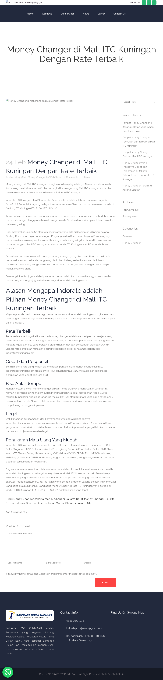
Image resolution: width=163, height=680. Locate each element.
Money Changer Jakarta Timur (36, 503)
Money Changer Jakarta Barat (64, 499)
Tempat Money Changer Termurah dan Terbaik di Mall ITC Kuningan (139, 141)
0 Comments (71, 177)
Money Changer (37, 177)
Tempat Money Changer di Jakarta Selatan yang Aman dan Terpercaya (138, 127)
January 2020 (130, 216)
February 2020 (131, 209)
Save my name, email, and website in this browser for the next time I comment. (53, 573)
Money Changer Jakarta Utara (75, 503)
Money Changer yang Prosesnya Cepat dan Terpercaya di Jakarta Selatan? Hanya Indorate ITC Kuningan (139, 171)
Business (127, 236)
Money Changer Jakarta (29, 499)
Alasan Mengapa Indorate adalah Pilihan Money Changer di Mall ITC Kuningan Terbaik (56, 299)
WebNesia (55, 177)
